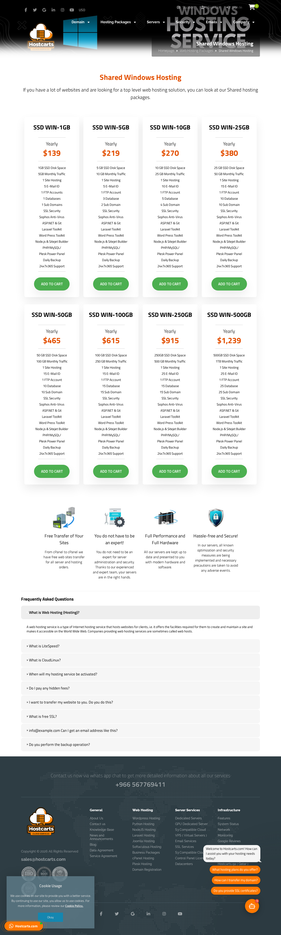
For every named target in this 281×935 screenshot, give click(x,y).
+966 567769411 (140, 784)
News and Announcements (101, 837)
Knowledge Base (102, 829)
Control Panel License (191, 858)
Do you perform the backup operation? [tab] (59, 744)
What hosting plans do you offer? (235, 869)
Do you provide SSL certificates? (236, 890)
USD (82, 10)
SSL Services (184, 847)
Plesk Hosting (142, 864)
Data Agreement (101, 850)
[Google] (44, 10)
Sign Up (213, 7)
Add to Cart (52, 284)
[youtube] (71, 10)
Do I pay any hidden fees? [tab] (49, 688)
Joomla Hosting (143, 841)
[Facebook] (25, 10)
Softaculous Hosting (146, 847)
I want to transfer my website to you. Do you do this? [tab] (71, 702)
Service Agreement (103, 856)
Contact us (97, 824)
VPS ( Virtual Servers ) (191, 835)
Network (224, 829)
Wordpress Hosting (146, 818)
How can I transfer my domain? (236, 880)
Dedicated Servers (188, 818)
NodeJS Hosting (144, 829)
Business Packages (146, 852)
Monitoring (225, 835)
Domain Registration (146, 869)
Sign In (236, 7)
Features (224, 818)
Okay (50, 917)
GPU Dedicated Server (191, 824)
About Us (96, 818)
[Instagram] (62, 10)
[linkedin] (53, 10)
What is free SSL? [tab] (43, 716)
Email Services (185, 841)
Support (188, 7)
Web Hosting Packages (196, 50)
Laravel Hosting (143, 835)
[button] (23, 926)
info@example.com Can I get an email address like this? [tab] (73, 730)
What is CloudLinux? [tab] (45, 660)
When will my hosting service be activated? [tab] (63, 674)
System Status (228, 824)
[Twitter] (35, 10)
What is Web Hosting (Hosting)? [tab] (54, 612)
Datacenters (184, 864)
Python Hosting (143, 824)
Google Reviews (229, 841)
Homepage (166, 50)
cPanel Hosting (143, 858)
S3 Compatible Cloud (190, 829)
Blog (93, 844)
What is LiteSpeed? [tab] (44, 646)
